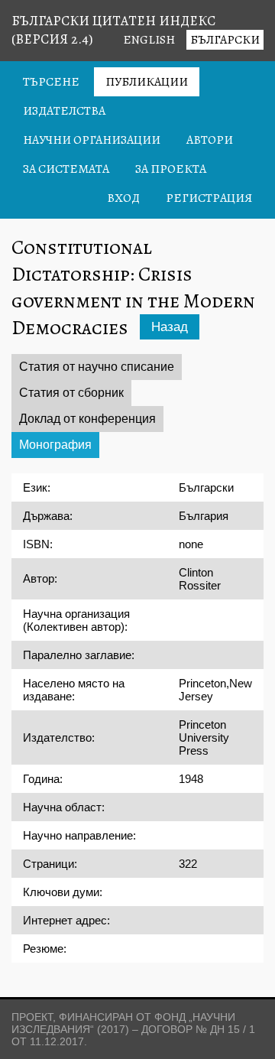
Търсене (51, 81)
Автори (209, 140)
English (149, 39)
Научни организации (91, 140)
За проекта (170, 169)
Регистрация (209, 198)
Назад (169, 327)
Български (225, 39)
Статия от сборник (71, 392)
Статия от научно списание (96, 366)
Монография (55, 444)
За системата (66, 169)
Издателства (64, 110)
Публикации (146, 81)
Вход (123, 198)
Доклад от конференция (87, 418)
